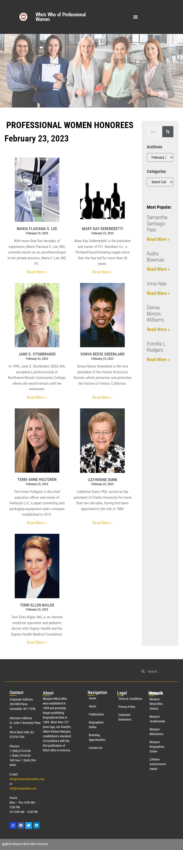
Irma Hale (156, 284)
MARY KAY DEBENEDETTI (102, 228)
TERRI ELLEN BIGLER (37, 605)
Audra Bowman (155, 257)
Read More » (37, 271)
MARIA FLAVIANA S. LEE (37, 228)
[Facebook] (20, 825)
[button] (135, 17)
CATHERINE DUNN (102, 479)
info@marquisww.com (23, 788)
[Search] (167, 131)
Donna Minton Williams (155, 314)
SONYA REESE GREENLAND (102, 354)
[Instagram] (13, 825)
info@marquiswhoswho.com (27, 779)
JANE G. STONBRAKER (37, 354)
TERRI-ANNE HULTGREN (36, 479)
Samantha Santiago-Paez (157, 223)
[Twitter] (28, 825)
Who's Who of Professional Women (60, 17)
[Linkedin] (36, 825)
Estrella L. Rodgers (156, 347)
